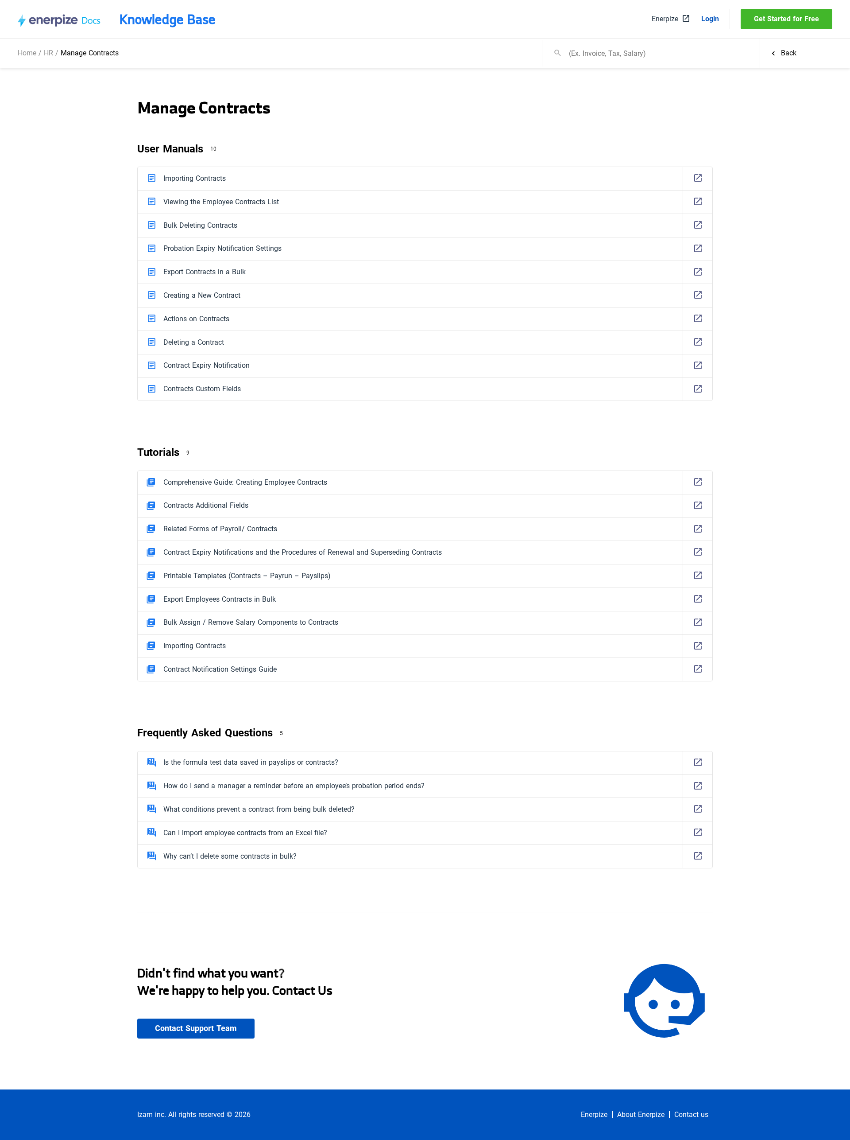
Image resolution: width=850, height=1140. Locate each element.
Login (710, 19)
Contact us (691, 1114)
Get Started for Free (786, 19)
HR (48, 53)
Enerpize (594, 1114)
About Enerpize (641, 1114)
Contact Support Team (196, 1028)
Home (27, 53)
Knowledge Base (167, 19)
